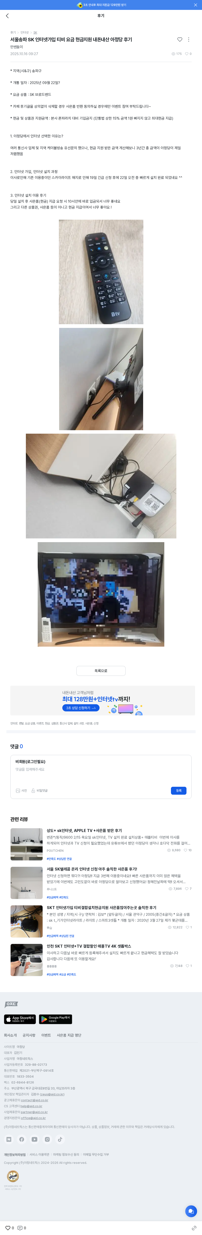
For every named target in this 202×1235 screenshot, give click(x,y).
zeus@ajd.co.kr (52, 1094)
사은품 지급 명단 (69, 1035)
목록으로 (101, 671)
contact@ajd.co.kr (34, 1100)
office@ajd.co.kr (33, 1118)
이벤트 (46, 1035)
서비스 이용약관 (39, 1154)
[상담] (191, 1211)
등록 (179, 790)
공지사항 (29, 1035)
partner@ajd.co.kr (34, 1112)
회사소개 (10, 1035)
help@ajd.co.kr (31, 1106)
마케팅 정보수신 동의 (66, 1154)
